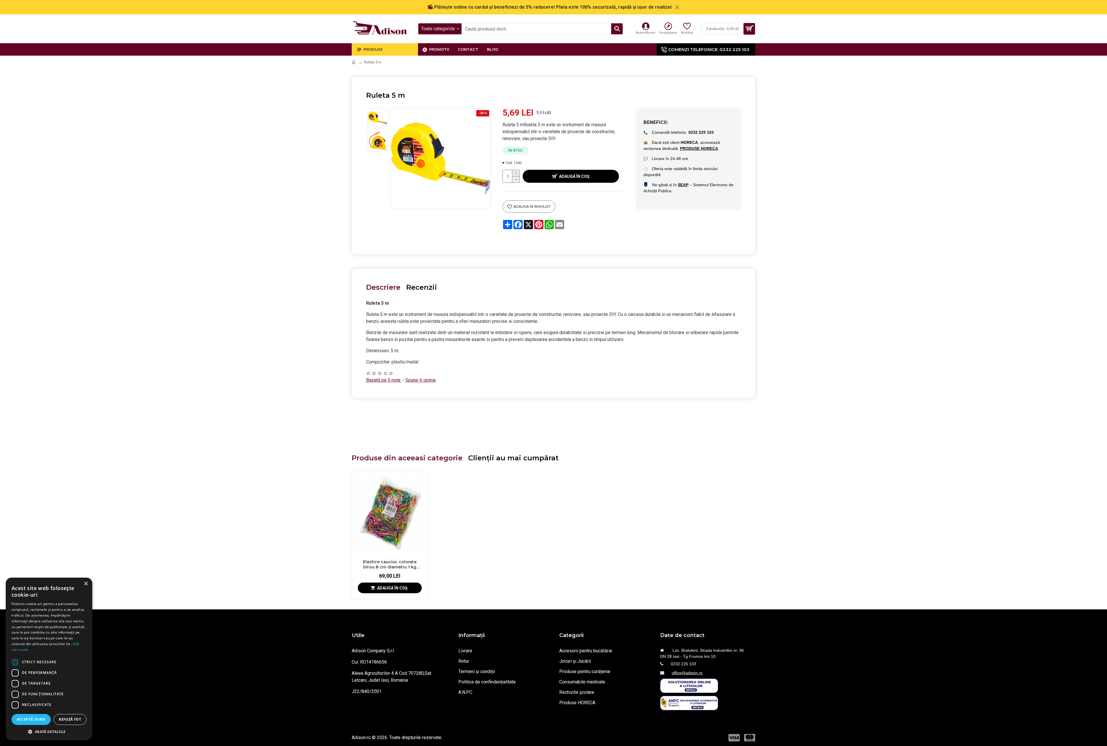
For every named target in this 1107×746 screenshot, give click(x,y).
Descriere (383, 287)
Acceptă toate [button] (31, 719)
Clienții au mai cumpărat (513, 458)
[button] (49, 731)
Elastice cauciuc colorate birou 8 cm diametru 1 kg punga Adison (390, 564)
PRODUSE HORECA (699, 148)
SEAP (683, 184)
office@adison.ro (687, 672)
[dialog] (49, 659)
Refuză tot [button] (70, 719)
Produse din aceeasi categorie (407, 458)
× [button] (86, 584)
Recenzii (421, 287)
